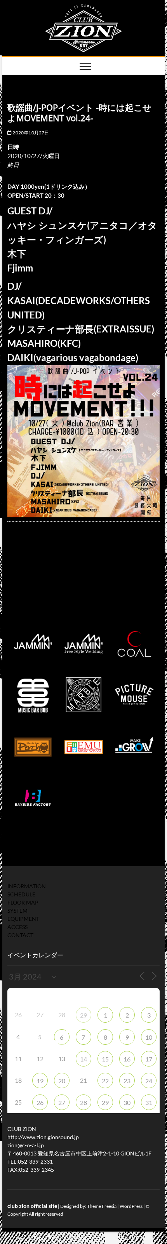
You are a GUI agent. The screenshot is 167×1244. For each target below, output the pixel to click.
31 (148, 1102)
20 (61, 1080)
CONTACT (20, 935)
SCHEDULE (21, 894)
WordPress (131, 1206)
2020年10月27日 (30, 133)
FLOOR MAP (22, 902)
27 (61, 1102)
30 (127, 1102)
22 (105, 1080)
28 (83, 1102)
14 (83, 1059)
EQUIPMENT (23, 918)
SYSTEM (17, 910)
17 (148, 1059)
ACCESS (17, 927)
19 (40, 1080)
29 (83, 1015)
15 (105, 1059)
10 (148, 1037)
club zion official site (32, 1205)
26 (40, 1102)
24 (148, 1080)
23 (127, 1080)
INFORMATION (26, 886)
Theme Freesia (102, 1206)
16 (127, 1059)
